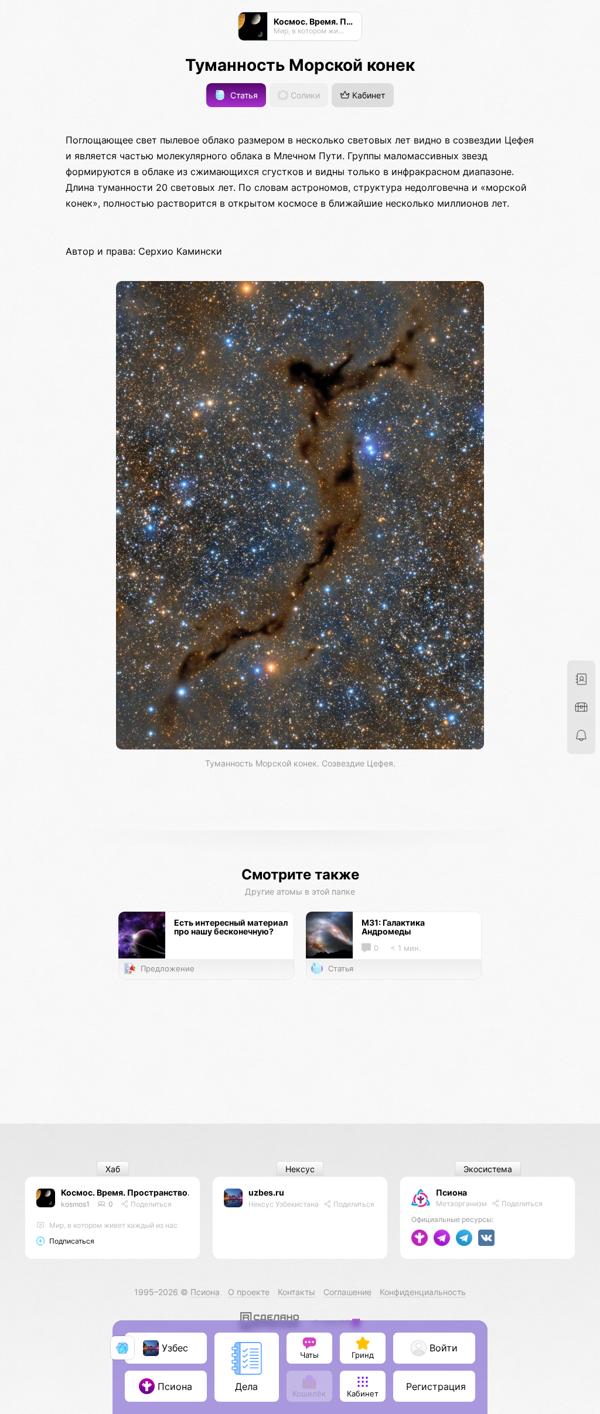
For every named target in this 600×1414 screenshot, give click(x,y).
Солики (304, 95)
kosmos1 (75, 1204)
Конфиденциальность (423, 1292)
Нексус (300, 1169)
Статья (243, 95)
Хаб (112, 1169)
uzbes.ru (266, 1192)
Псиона (451, 1192)
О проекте (249, 1292)
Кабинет (367, 95)
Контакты (296, 1292)
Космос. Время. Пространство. (125, 1192)
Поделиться (150, 1204)
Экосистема (487, 1169)
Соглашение (347, 1292)
